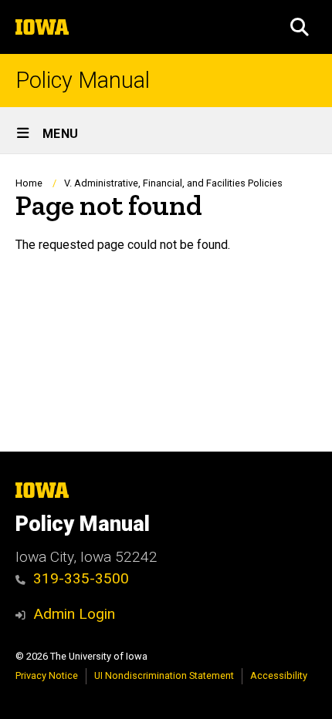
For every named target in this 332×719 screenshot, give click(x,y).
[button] (299, 27)
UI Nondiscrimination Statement (164, 675)
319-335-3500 (81, 578)
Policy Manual (82, 80)
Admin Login (74, 614)
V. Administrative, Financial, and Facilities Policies (173, 183)
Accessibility (278, 675)
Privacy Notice (46, 675)
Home (28, 183)
